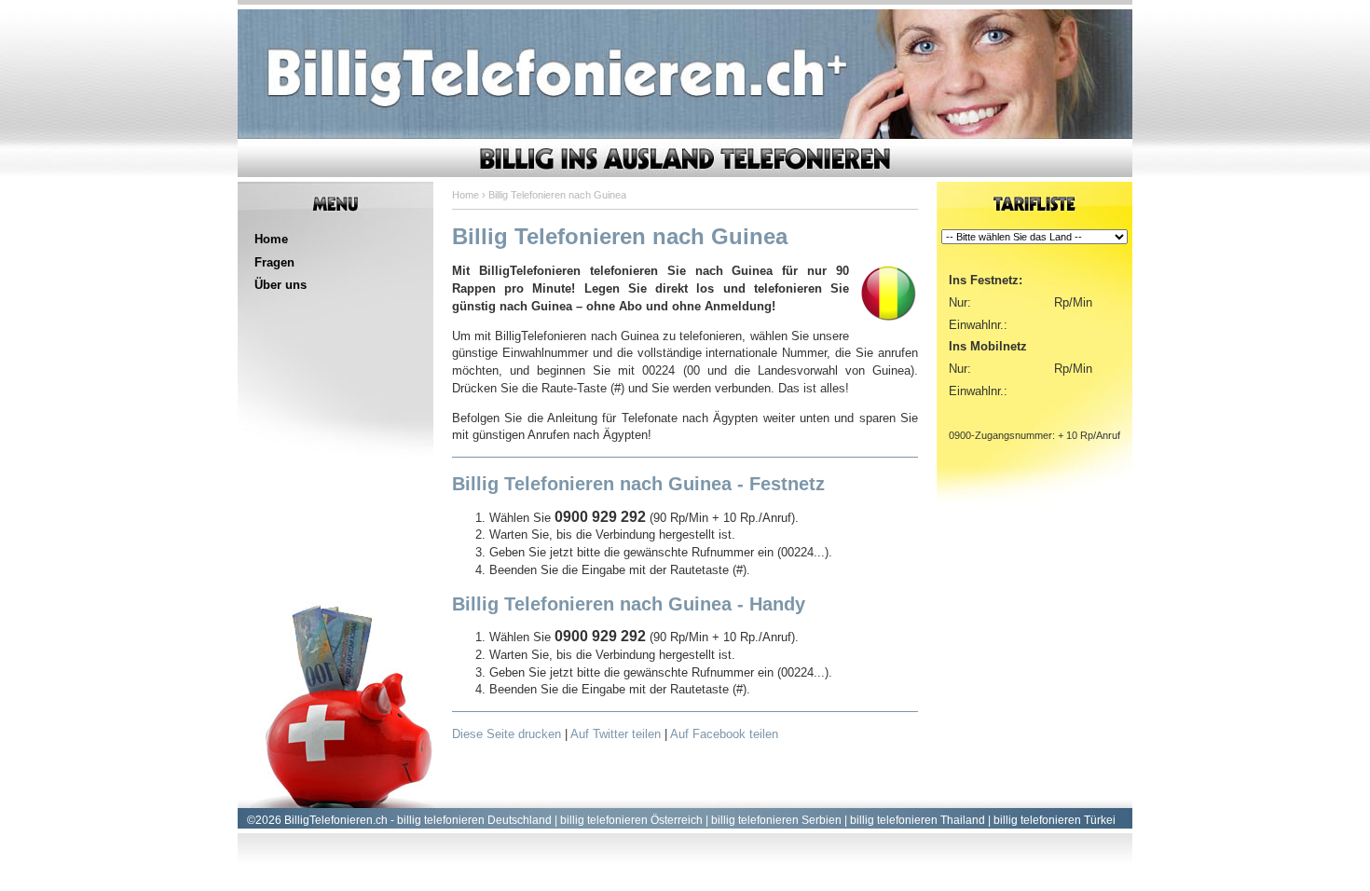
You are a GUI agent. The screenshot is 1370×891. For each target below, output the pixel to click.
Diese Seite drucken (506, 734)
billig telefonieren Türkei (1054, 820)
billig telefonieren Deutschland (474, 820)
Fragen (274, 262)
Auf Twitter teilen (615, 734)
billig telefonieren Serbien (776, 820)
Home (271, 239)
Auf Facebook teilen (724, 734)
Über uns (280, 285)
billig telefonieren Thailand (917, 820)
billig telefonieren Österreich (631, 820)
